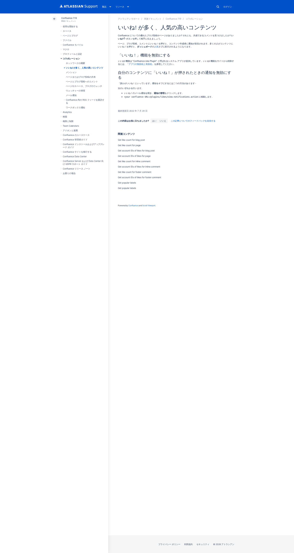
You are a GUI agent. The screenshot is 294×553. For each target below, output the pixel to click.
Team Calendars (71, 125)
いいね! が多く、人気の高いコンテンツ (84, 67)
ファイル (67, 40)
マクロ (66, 49)
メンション (71, 72)
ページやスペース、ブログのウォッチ (84, 86)
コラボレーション (71, 58)
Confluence (133, 205)
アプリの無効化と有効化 (140, 64)
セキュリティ (202, 544)
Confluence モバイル (73, 44)
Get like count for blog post (131, 140)
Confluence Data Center (75, 156)
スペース (67, 31)
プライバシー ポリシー (169, 544)
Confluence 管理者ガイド (75, 139)
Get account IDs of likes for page (134, 156)
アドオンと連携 (70, 130)
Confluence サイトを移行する (77, 151)
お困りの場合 (69, 173)
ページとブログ (70, 35)
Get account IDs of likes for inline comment (139, 166)
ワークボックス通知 (75, 107)
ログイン (227, 6)
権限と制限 (68, 121)
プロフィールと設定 (72, 54)
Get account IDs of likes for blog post (136, 150)
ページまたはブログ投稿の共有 (81, 77)
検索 (217, 6)
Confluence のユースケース (76, 135)
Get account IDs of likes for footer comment (139, 177)
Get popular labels (127, 182)
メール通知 (71, 95)
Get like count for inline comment (134, 161)
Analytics (67, 112)
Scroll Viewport (148, 205)
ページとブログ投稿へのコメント (82, 81)
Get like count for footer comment (134, 172)
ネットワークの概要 (75, 63)
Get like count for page (129, 145)
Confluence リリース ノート (76, 168)
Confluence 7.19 (69, 18)
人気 (156, 46)
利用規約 (188, 544)
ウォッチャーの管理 (75, 90)
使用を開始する (70, 26)
